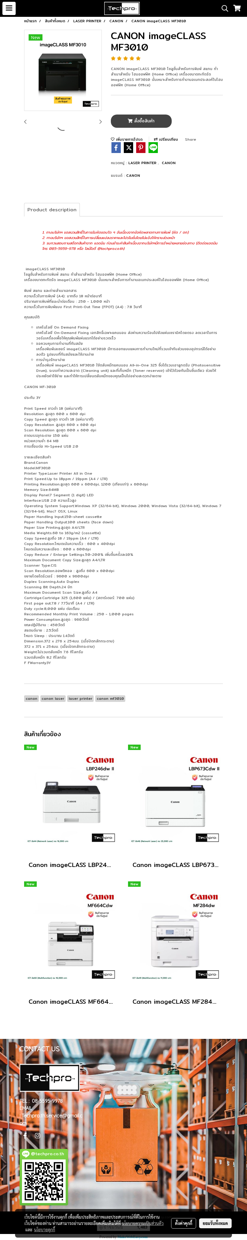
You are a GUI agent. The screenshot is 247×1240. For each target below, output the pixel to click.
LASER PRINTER (143, 163)
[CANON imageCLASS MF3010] (63, 70)
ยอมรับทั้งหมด (215, 1223)
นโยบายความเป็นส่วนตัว (143, 1223)
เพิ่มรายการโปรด (128, 139)
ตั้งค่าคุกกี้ (183, 1223)
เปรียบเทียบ (168, 139)
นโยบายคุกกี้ (44, 1229)
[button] (223, 8)
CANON (169, 163)
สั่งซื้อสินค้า (144, 121)
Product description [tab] (52, 209)
